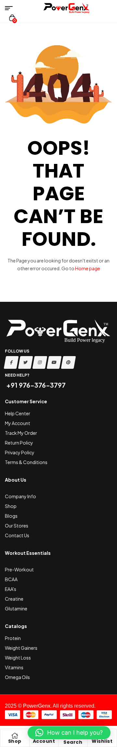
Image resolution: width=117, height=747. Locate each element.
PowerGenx (36, 706)
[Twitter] (25, 362)
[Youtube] (54, 362)
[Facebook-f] (11, 362)
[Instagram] (39, 362)
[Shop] (14, 735)
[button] (69, 732)
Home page (87, 268)
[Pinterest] (68, 362)
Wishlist (102, 741)
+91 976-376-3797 (35, 385)
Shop (14, 741)
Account (44, 741)
